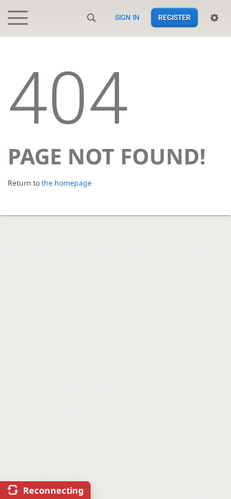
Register (174, 18)
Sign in (127, 18)
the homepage (66, 183)
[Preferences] (214, 17)
